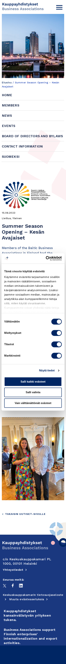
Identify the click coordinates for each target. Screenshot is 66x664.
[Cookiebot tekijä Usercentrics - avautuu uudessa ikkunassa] (46, 258)
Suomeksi (10, 156)
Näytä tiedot (47, 370)
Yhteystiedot (13, 569)
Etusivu (7, 82)
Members (10, 105)
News (7, 115)
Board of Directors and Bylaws (32, 136)
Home (7, 95)
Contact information (22, 146)
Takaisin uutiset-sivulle (25, 513)
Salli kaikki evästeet (33, 381)
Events (8, 126)
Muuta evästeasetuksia (26, 599)
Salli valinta (33, 392)
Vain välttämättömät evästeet (33, 403)
